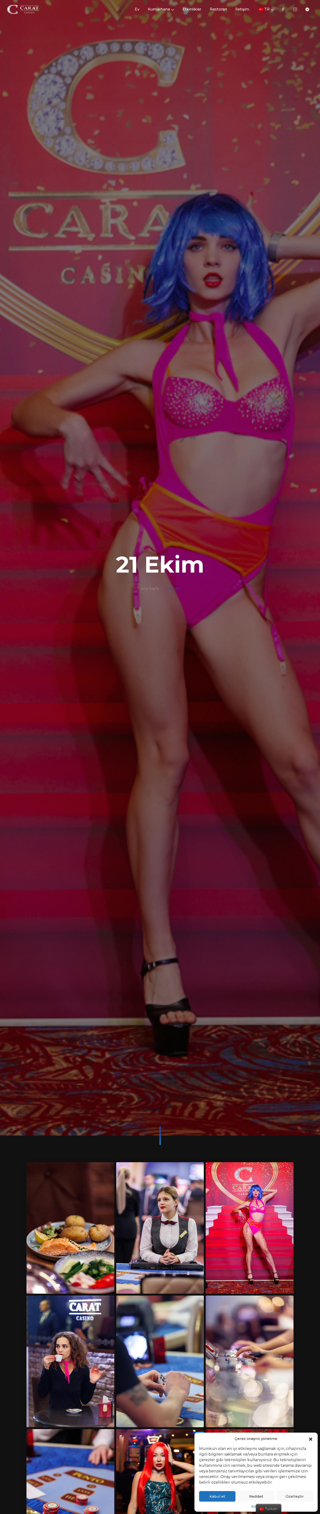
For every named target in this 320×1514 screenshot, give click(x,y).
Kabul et (217, 1496)
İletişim (242, 9)
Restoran (218, 9)
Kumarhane (159, 9)
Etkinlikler (191, 9)
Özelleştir (295, 1496)
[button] (310, 1438)
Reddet (256, 1496)
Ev (137, 9)
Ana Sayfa (150, 588)
